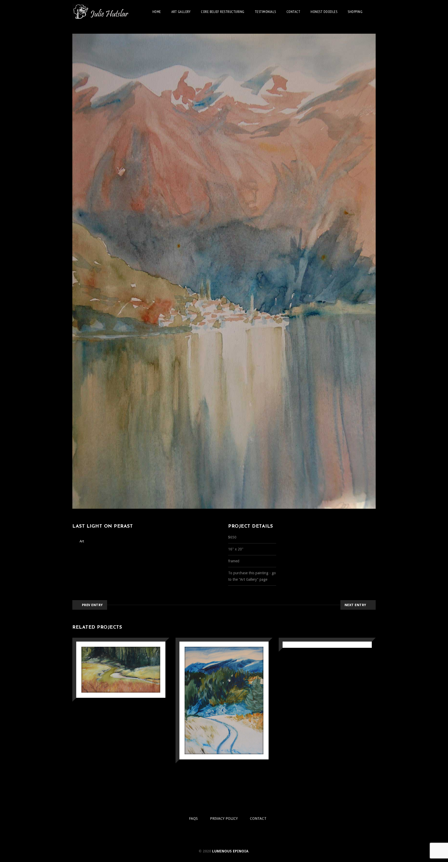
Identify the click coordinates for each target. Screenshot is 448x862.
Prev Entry (92, 605)
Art (82, 541)
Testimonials (265, 11)
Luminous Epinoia (230, 851)
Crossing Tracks (224, 687)
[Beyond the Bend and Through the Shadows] (114, 693)
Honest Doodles (324, 11)
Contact (293, 11)
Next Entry (355, 605)
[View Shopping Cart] (374, 11)
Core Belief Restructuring (222, 11)
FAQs (193, 818)
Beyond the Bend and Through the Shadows (121, 658)
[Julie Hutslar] (100, 11)
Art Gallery (181, 11)
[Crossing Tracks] (217, 724)
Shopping (355, 11)
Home (156, 11)
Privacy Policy (224, 818)
